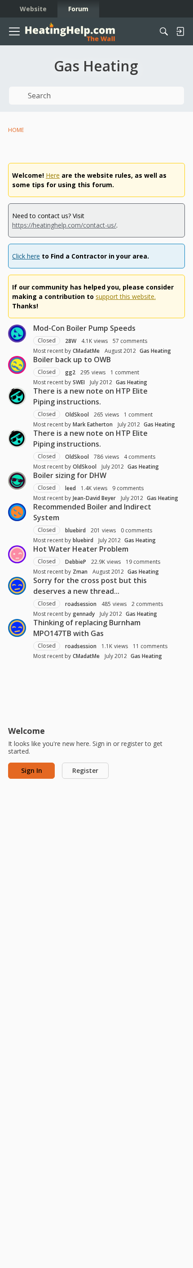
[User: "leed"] (17, 481)
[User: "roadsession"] (17, 586)
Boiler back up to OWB (72, 359)
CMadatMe (86, 351)
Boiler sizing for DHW (69, 475)
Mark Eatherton (93, 424)
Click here (26, 256)
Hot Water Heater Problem (80, 549)
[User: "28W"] (17, 333)
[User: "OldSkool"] (17, 396)
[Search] (164, 31)
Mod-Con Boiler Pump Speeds (84, 328)
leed (70, 488)
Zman (80, 571)
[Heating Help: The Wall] (70, 31)
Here (53, 175)
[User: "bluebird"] (17, 512)
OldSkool (77, 414)
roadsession (80, 604)
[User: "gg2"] (17, 365)
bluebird (75, 530)
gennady (84, 614)
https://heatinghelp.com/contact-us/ (64, 225)
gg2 (70, 372)
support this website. (126, 296)
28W (70, 341)
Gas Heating (155, 351)
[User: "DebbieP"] (17, 554)
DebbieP (75, 562)
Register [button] (85, 770)
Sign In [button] (31, 770)
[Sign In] (180, 31)
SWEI (79, 382)
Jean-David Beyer (94, 498)
